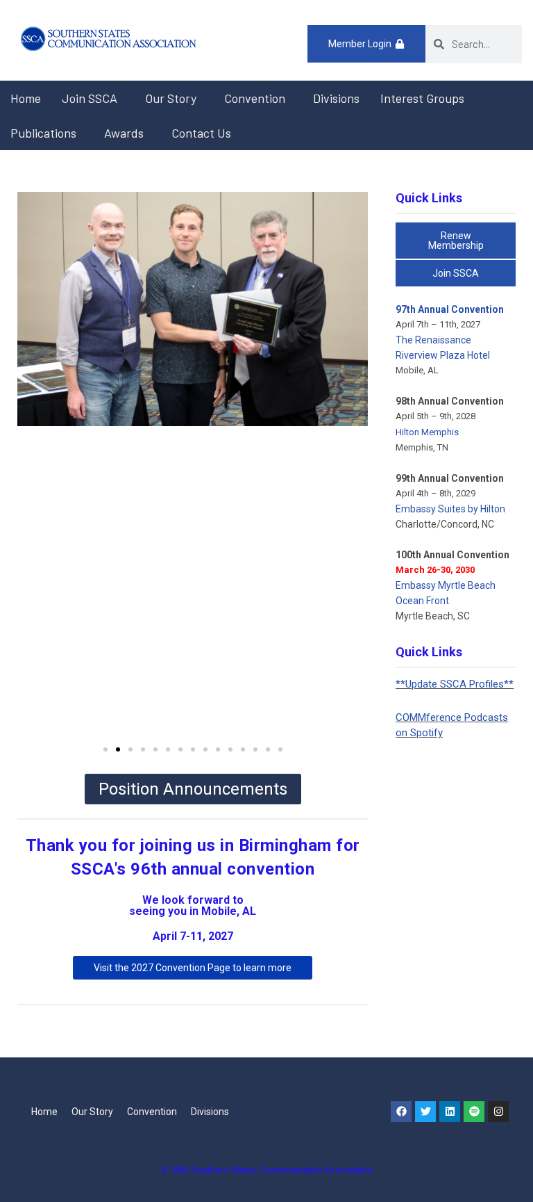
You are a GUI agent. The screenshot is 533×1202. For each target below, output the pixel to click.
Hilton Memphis (427, 432)
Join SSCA (89, 98)
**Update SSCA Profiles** (455, 684)
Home (25, 98)
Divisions (336, 98)
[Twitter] (425, 1111)
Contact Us (201, 132)
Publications (43, 132)
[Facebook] (401, 1111)
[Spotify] (474, 1111)
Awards (124, 132)
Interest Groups (422, 98)
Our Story (170, 98)
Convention (254, 98)
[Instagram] (498, 1111)
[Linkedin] (449, 1111)
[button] (105, 749)
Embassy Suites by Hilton (450, 508)
